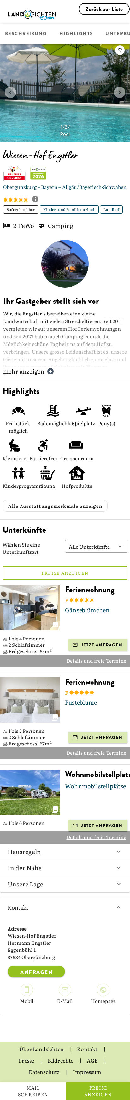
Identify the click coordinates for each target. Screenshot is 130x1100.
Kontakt (18, 907)
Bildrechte (61, 1060)
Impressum (87, 1072)
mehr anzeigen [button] (23, 371)
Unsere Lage (25, 883)
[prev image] (10, 92)
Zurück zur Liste (104, 9)
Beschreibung (26, 33)
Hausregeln (24, 851)
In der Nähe (25, 867)
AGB (93, 1060)
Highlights (76, 33)
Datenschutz (45, 1072)
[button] (96, 546)
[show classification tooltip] (38, 199)
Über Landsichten (42, 1049)
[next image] (119, 92)
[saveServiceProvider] (120, 50)
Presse (27, 1060)
